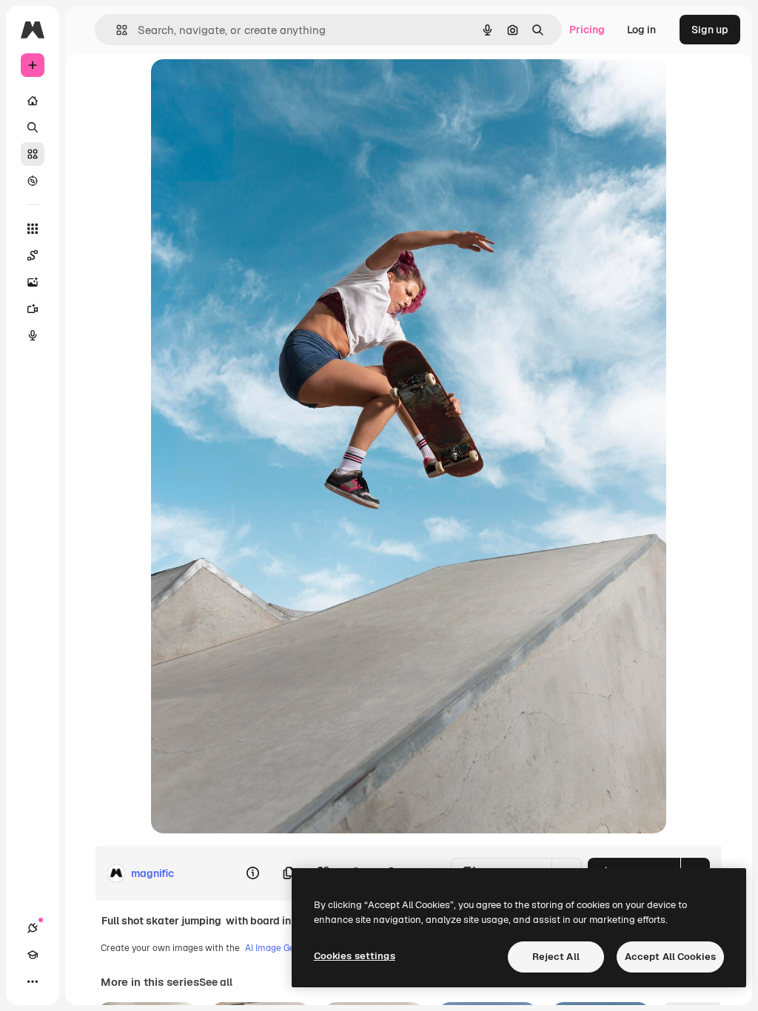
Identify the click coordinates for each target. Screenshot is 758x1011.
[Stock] (32, 154)
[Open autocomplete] (115, 30)
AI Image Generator (285, 948)
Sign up (709, 29)
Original (245, 87)
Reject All (556, 956)
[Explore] (32, 180)
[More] (32, 981)
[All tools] (32, 229)
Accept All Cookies (670, 956)
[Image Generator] (32, 282)
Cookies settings (354, 956)
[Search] (32, 127)
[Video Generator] (32, 308)
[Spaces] (32, 255)
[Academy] (32, 955)
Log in (641, 29)
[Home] (32, 100)
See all (215, 982)
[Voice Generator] (32, 335)
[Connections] (32, 928)
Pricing (587, 29)
